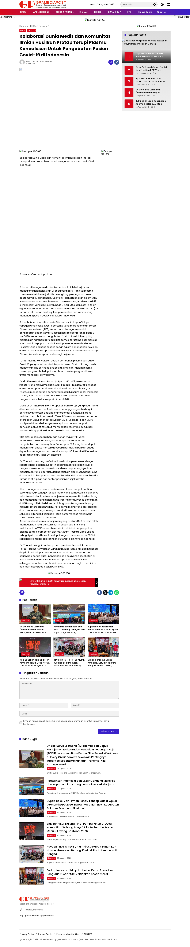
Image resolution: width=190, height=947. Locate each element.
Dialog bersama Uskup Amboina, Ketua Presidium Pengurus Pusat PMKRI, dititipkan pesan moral (102, 663)
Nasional (32, 30)
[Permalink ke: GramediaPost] (22, 62)
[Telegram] (110, 592)
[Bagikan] (116, 62)
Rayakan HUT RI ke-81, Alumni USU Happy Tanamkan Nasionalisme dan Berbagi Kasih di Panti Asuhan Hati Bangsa (69, 663)
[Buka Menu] (169, 4)
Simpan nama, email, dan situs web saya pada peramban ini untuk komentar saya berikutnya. (66, 723)
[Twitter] (105, 592)
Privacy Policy (26, 934)
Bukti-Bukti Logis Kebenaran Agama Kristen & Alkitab (151, 102)
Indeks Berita (45, 934)
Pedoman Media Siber (68, 934)
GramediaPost (32, 61)
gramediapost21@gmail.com (39, 915)
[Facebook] (99, 592)
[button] (154, 4)
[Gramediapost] (42, 4)
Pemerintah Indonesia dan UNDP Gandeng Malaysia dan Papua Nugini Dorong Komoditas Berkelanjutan (69, 629)
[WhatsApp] (116, 592)
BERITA (22, 30)
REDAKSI (88, 934)
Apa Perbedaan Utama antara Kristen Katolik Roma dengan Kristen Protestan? (151, 80)
